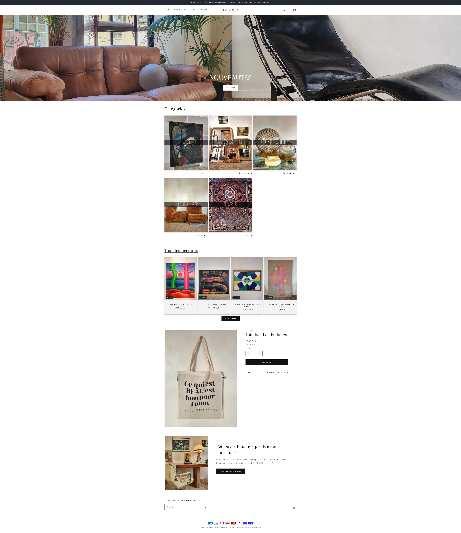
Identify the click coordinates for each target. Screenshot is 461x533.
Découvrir (230, 88)
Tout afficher (230, 318)
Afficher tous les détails (276, 372)
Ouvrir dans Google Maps (230, 471)
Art (203, 173)
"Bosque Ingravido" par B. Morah (180, 304)
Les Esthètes (209, 527)
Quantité (249, 349)
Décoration (244, 173)
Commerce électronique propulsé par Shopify (227, 527)
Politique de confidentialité (252, 527)
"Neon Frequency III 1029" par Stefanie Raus (280, 305)
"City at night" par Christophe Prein (213, 304)
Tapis (247, 235)
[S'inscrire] (205, 507)
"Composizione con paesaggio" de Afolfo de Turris (247, 305)
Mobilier (201, 235)
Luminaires (288, 173)
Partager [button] (251, 372)
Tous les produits (181, 250)
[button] (180, 9)
